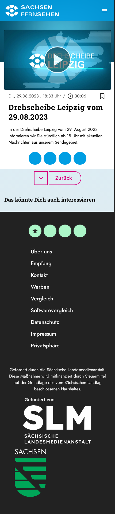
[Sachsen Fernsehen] (32, 10)
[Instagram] (65, 231)
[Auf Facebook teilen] (35, 158)
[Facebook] (50, 231)
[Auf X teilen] (50, 158)
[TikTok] (80, 231)
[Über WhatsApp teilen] (65, 158)
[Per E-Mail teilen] (80, 158)
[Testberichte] (35, 231)
